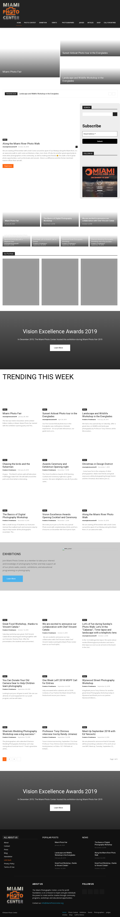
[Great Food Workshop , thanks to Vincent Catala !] (20, 608)
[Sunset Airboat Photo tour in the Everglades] (60, 398)
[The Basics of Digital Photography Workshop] (60, 214)
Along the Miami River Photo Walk (21, 143)
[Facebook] (85, 162)
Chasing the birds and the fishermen (33, 94)
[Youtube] (106, 162)
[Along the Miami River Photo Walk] (40, 122)
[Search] (115, 114)
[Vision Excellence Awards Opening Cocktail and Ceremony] (60, 499)
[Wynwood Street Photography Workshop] (74, 237)
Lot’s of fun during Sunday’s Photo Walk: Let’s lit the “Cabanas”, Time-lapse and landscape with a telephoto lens (99, 628)
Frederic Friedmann (89, 419)
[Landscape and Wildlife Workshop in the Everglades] (99, 398)
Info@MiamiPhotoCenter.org (52, 903)
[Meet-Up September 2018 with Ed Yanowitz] (99, 716)
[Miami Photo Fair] (30, 53)
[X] (99, 162)
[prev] (110, 93)
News (5, 139)
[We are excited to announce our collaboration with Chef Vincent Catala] (98, 214)
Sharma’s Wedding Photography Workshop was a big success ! (20, 733)
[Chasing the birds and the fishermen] (20, 448)
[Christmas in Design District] (99, 448)
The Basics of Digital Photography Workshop (15, 516)
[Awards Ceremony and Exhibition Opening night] (60, 448)
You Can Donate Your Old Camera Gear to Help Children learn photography (19, 683)
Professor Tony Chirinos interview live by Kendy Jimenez (59, 733)
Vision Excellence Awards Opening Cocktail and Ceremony (59, 516)
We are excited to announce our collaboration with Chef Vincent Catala (59, 627)
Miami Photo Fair (12, 413)
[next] (113, 93)
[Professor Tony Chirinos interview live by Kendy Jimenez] (60, 716)
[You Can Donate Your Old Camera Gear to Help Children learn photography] (20, 665)
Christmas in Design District (97, 464)
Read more (8, 166)
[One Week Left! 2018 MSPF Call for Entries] (46, 237)
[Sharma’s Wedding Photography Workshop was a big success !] (104, 237)
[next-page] (19, 759)
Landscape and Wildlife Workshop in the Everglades (97, 415)
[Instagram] (92, 162)
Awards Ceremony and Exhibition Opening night (55, 465)
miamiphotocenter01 (10, 147)
